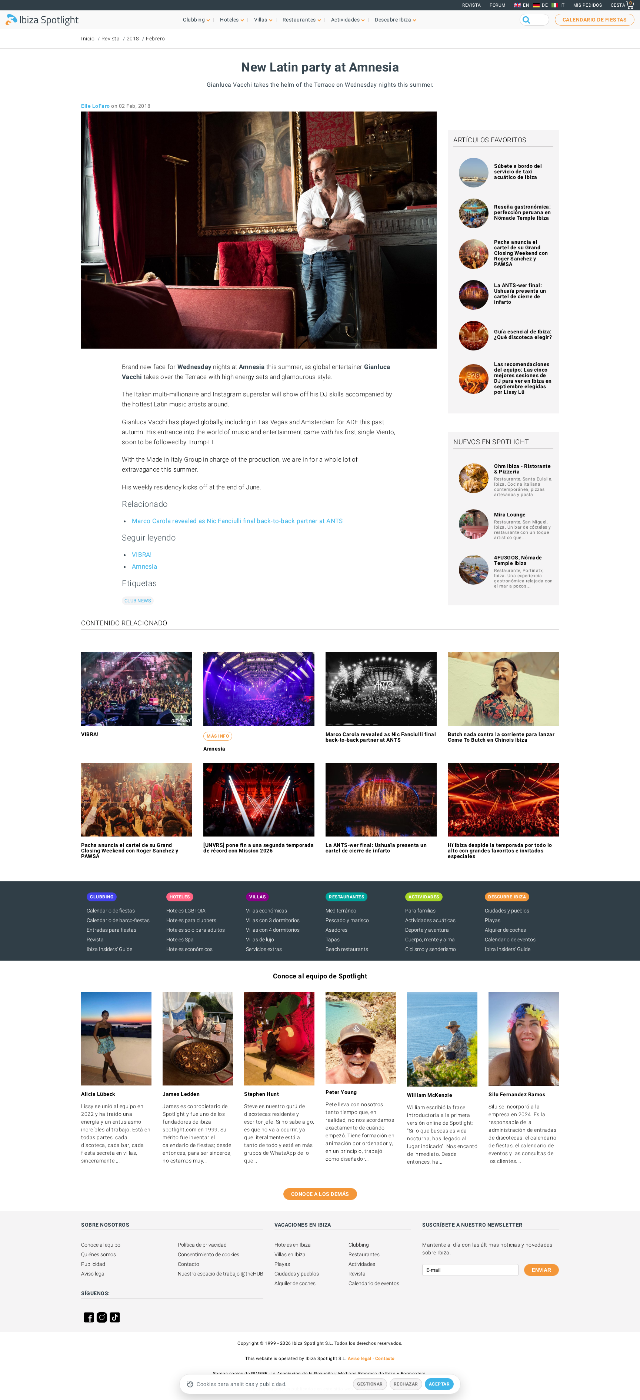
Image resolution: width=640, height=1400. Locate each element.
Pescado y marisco (347, 920)
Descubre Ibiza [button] (393, 20)
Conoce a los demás (320, 1194)
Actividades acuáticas (430, 920)
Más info (218, 736)
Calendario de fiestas (111, 911)
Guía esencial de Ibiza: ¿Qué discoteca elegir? (523, 334)
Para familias (420, 911)
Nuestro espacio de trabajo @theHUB (220, 1274)
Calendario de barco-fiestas (118, 920)
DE (545, 5)
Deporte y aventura (427, 930)
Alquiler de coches (505, 930)
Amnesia (144, 566)
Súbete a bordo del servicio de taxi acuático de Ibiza (518, 171)
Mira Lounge (510, 515)
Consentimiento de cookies (208, 1254)
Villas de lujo (260, 939)
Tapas (333, 939)
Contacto (188, 1264)
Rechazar (406, 1384)
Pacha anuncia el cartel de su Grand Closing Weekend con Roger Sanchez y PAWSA (521, 253)
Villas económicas (266, 911)
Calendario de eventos (510, 939)
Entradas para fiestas (111, 930)
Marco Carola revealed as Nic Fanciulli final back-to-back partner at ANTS (237, 521)
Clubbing (359, 1245)
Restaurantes (364, 1254)
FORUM (498, 5)
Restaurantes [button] (299, 20)
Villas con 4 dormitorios (273, 930)
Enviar (541, 1270)
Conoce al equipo (100, 1245)
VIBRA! (142, 554)
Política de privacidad (202, 1245)
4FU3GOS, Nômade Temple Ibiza (518, 560)
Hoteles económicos (189, 949)
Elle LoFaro (95, 106)
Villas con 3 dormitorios (273, 920)
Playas (492, 920)
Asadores (336, 930)
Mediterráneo (341, 911)
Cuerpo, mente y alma (430, 939)
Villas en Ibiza (290, 1254)
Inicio (87, 38)
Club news (137, 600)
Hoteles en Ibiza (292, 1245)
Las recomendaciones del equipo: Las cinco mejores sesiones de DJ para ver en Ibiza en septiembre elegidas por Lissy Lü (523, 378)
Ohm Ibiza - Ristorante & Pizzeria (522, 469)
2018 (133, 38)
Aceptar (439, 1384)
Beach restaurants (347, 949)
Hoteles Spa (180, 939)
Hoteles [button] (229, 20)
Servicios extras (264, 949)
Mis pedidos (587, 5)
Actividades (362, 1264)
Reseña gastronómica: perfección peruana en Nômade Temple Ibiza (522, 212)
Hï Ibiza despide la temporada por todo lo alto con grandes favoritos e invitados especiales (500, 850)
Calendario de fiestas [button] (595, 20)
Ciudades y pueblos (507, 911)
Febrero (155, 38)
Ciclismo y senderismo (430, 949)
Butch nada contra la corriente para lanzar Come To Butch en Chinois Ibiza (501, 737)
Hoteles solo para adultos (195, 930)
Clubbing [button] (194, 20)
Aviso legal (93, 1274)
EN (526, 5)
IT (562, 5)
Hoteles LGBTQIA (186, 911)
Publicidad (93, 1264)
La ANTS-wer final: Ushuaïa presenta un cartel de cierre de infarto (520, 293)
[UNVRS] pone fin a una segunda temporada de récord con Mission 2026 (258, 848)
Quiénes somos (98, 1254)
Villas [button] (260, 20)
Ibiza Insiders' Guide (109, 949)
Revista (471, 5)
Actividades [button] (345, 20)
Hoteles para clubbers (191, 920)
